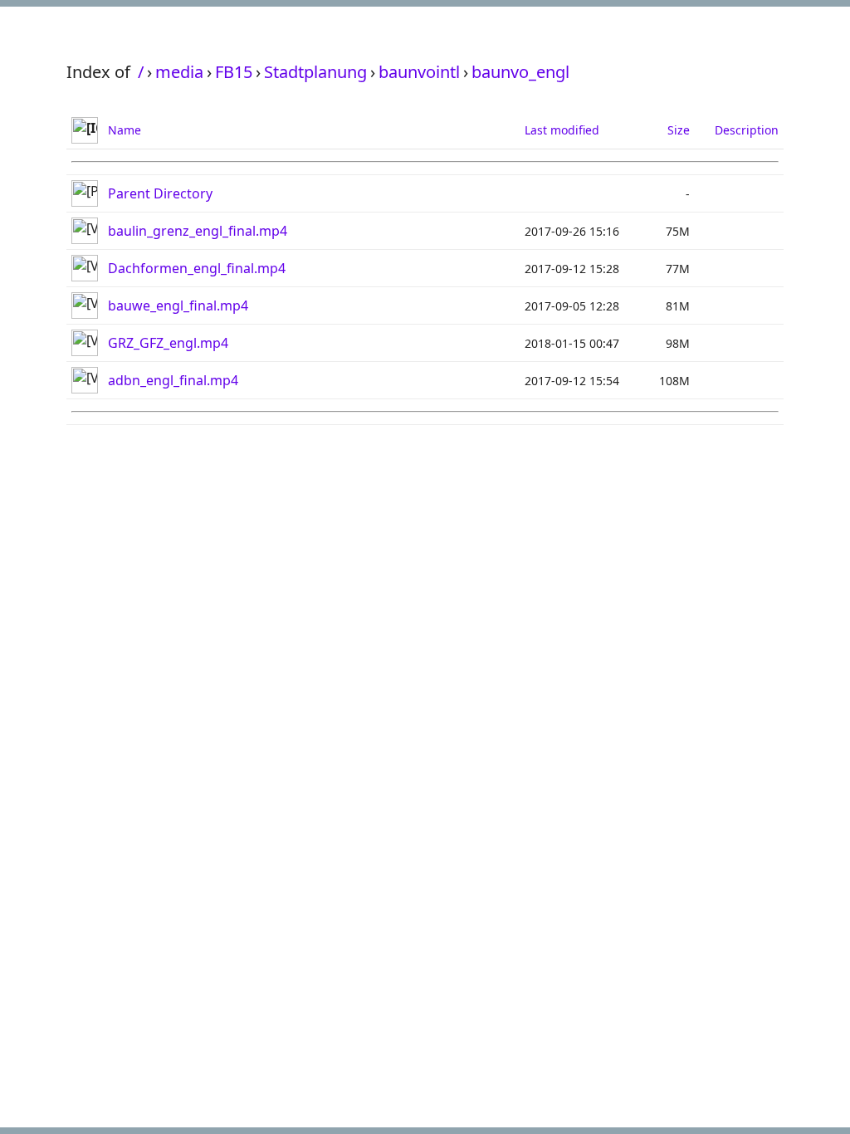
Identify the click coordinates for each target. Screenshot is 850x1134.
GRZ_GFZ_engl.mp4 (168, 343)
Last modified (562, 130)
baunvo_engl (520, 72)
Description (747, 130)
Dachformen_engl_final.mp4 (197, 268)
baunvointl (419, 72)
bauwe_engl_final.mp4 (178, 305)
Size (678, 130)
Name (124, 130)
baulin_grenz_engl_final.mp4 (197, 231)
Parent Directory (160, 193)
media (179, 72)
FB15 (233, 72)
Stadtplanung (315, 72)
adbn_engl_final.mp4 (173, 380)
